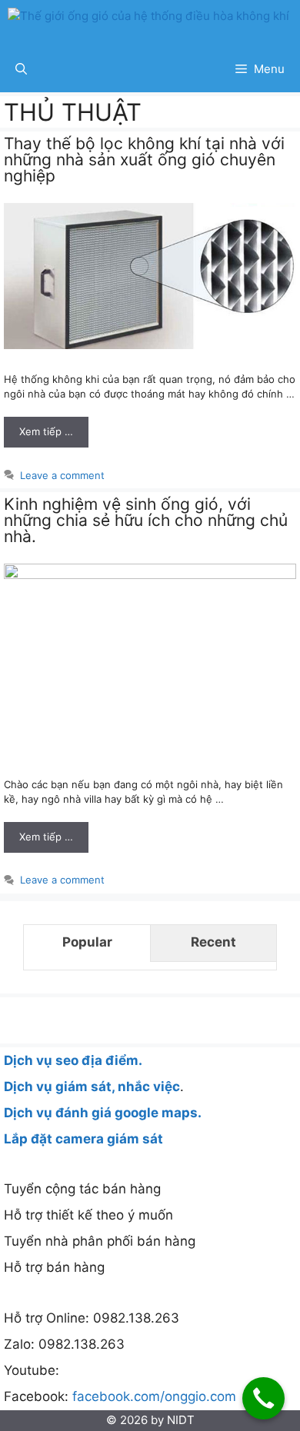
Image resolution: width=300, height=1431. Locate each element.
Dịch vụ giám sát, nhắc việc (92, 1086)
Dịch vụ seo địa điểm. (73, 1060)
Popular (87, 942)
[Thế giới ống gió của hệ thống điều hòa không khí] (148, 23)
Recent (213, 942)
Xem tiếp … (46, 431)
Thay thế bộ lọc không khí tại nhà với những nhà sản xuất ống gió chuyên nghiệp (144, 159)
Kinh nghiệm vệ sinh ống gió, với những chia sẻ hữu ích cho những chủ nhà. (146, 520)
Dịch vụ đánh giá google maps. (103, 1112)
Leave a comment (62, 475)
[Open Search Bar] (21, 69)
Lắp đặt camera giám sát (83, 1138)
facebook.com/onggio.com (152, 1396)
